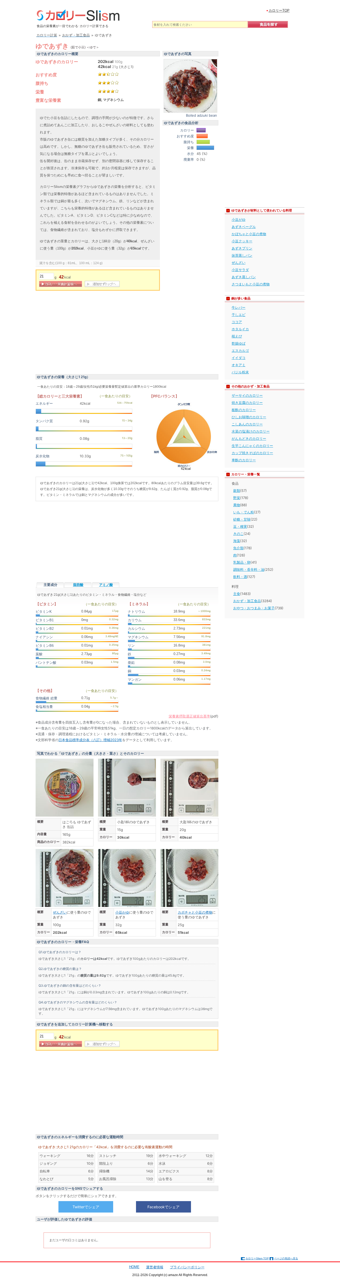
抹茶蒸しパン (242, 255)
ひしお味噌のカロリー (249, 417)
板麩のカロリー (244, 410)
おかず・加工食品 (247, 601)
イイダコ (238, 358)
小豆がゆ (238, 219)
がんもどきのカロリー (249, 438)
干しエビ (238, 315)
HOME (134, 1267)
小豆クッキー (242, 241)
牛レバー (238, 307)
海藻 (236, 541)
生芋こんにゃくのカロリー (252, 446)
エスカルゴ (240, 350)
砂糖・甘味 (241, 519)
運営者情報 (154, 1267)
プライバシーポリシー (187, 1267)
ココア (237, 322)
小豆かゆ (122, 912)
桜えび (237, 336)
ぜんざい (60, 912)
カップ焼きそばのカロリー (252, 453)
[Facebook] (163, 1206)
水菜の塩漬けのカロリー (251, 431)
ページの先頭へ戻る (286, 1258)
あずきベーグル (244, 227)
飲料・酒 (240, 577)
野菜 (236, 498)
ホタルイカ (240, 329)
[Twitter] (85, 1206)
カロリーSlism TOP (257, 1258)
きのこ (238, 533)
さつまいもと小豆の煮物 (251, 284)
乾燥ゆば (238, 343)
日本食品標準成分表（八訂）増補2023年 (90, 740)
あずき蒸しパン (244, 277)
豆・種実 (240, 526)
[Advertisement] (80, 333)
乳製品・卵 (241, 562)
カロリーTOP (279, 10)
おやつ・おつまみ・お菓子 (254, 608)
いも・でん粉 (243, 512)
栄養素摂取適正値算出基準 (189, 716)
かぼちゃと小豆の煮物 (249, 234)
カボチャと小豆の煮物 (195, 912)
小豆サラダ (240, 270)
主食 (236, 594)
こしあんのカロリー (247, 424)
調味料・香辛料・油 (248, 569)
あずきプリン (242, 248)
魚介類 (238, 548)
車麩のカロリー (244, 460)
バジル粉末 (240, 372)
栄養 (40, 91)
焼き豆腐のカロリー (247, 402)
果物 (236, 505)
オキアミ (238, 365)
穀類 (236, 490)
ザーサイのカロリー (247, 395)
